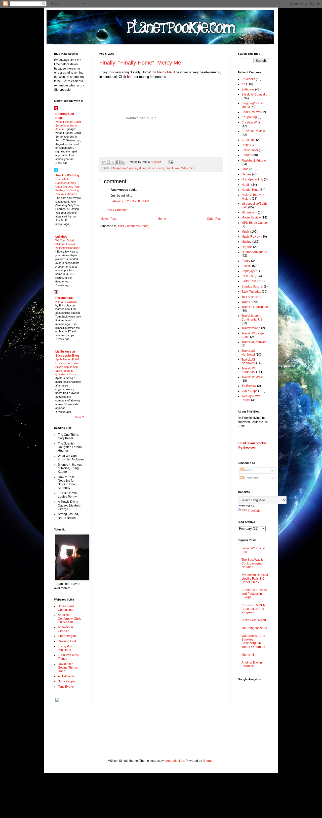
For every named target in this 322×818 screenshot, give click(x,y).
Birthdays (248, 89)
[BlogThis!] (108, 162)
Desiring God (67, 641)
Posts (248, 470)
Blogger (208, 761)
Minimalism (249, 212)
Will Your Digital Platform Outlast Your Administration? (67, 244)
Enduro (247, 155)
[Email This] (103, 162)
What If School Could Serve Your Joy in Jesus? (68, 125)
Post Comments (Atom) (133, 226)
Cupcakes (248, 140)
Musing (247, 241)
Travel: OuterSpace (255, 307)
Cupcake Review (253, 131)
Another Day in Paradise (252, 664)
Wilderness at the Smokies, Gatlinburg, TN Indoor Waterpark (253, 641)
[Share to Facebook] (117, 162)
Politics (246, 266)
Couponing (249, 117)
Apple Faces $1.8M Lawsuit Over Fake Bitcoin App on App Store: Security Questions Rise (67, 367)
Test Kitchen (250, 297)
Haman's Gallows (66, 301)
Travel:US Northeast (248, 352)
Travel (246, 302)
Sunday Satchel (252, 286)
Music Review (155, 168)
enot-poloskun (174, 761)
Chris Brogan (67, 636)
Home (162, 219)
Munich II (248, 654)
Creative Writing (252, 122)
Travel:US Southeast (248, 370)
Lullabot (61, 236)
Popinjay (248, 271)
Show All (79, 417)
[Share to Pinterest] (122, 162)
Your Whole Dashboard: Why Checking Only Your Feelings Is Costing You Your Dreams (67, 187)
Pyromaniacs (64, 298)
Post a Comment (117, 210)
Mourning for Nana (254, 628)
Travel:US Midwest (254, 342)
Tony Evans (66, 686)
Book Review (251, 112)
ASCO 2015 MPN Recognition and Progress (253, 608)
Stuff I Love (173, 168)
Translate (254, 511)
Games (246, 174)
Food (245, 169)
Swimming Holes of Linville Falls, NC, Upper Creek (255, 578)
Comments (251, 478)
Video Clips (188, 168)
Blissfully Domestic (254, 94)
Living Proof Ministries (66, 648)
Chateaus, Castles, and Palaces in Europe (254, 593)
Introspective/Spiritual (124, 168)
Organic (247, 247)
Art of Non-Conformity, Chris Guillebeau (69, 618)
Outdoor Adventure (254, 252)
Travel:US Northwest (248, 361)
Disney (246, 145)
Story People (66, 681)
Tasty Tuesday (251, 291)
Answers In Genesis (65, 629)
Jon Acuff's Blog (67, 175)
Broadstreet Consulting (66, 608)
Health (246, 184)
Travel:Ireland (251, 328)
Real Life (248, 276)
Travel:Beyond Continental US (252, 317)
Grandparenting (252, 179)
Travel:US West (252, 377)
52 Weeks (248, 79)
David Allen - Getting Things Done (68, 667)
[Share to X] (113, 162)
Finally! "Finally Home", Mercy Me (140, 62)
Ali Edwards (66, 676)
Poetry (246, 261)
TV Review (249, 386)
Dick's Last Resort (254, 620)
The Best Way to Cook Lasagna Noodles (253, 563)
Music (142, 168)
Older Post (214, 219)
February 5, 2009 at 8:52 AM (130, 201)
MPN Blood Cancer (255, 223)
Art (243, 84)
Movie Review (251, 217)
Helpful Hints (250, 190)
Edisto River (250, 150)
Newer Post (108, 219)
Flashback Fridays (254, 160)
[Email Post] (170, 161)
